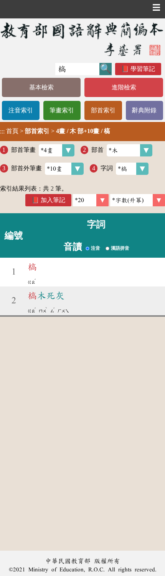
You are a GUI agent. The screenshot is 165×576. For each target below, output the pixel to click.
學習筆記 (142, 69)
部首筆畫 (23, 149)
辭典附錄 (144, 110)
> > (55, 131)
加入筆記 (53, 200)
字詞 (107, 168)
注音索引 (20, 110)
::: (2, 131)
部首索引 (103, 110)
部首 (97, 149)
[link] (137, 200)
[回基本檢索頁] (82, 38)
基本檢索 (41, 87)
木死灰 (46, 295)
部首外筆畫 (26, 168)
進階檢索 (124, 87)
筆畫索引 (62, 110)
